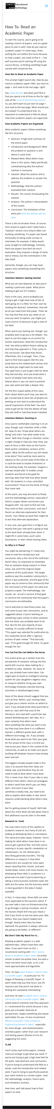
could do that (16, 92)
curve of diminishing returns (30, 100)
